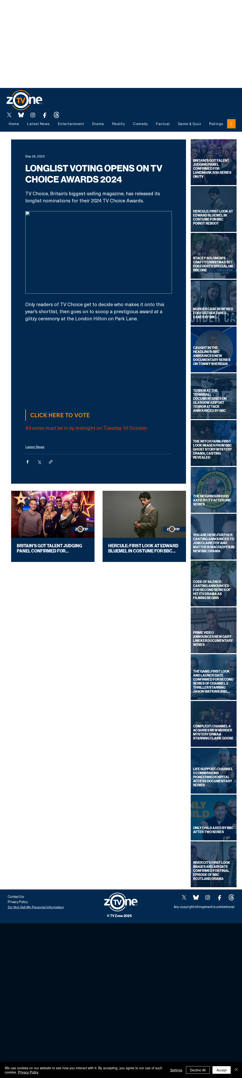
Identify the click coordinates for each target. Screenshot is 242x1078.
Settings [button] (176, 1070)
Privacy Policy (28, 1072)
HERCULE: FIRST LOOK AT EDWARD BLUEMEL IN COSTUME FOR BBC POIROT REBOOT (143, 548)
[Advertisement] (86, 10)
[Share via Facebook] (27, 462)
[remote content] (98, 364)
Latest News (34, 446)
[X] (9, 115)
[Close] (236, 1070)
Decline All (198, 1070)
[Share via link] (50, 462)
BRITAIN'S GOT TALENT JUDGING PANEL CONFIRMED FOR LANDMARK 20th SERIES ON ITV (49, 548)
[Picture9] (56, 115)
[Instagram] (33, 115)
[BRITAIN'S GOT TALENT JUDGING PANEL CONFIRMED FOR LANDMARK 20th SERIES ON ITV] (53, 514)
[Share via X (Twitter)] (39, 462)
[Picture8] (21, 115)
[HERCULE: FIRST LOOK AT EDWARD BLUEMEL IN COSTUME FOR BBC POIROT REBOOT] (144, 514)
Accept (221, 1070)
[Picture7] (45, 115)
